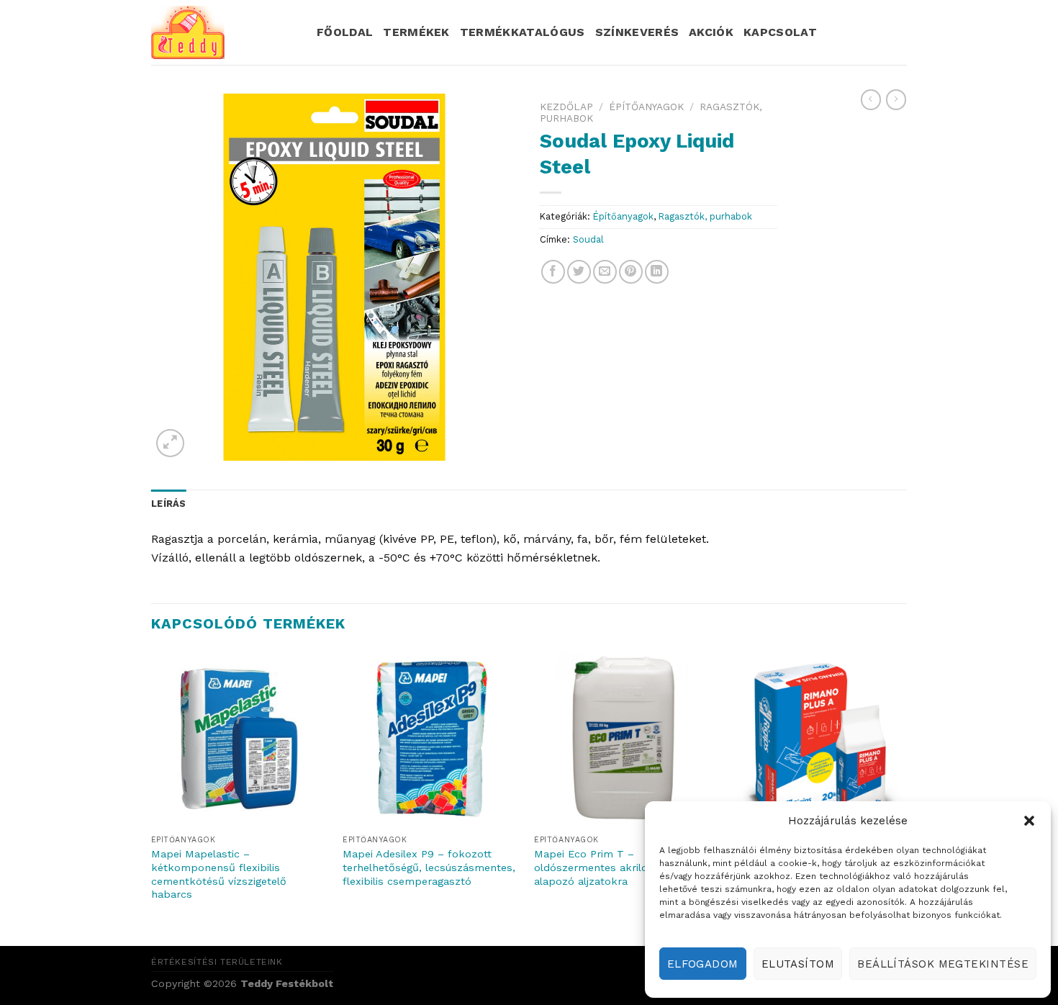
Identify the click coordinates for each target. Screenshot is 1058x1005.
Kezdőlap (566, 106)
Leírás (168, 503)
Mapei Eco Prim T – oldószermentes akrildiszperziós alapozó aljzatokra (616, 867)
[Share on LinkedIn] (657, 272)
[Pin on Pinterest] (631, 272)
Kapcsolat (780, 32)
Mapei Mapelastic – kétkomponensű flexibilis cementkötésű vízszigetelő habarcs (218, 874)
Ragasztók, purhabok (705, 216)
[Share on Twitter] (579, 272)
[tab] (168, 504)
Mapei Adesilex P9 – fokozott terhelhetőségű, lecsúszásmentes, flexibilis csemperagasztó (429, 867)
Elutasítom (798, 963)
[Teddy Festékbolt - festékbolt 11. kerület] (223, 32)
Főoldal (345, 32)
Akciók (711, 32)
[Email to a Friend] (605, 272)
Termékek (416, 32)
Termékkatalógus (522, 32)
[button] (1029, 821)
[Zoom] (170, 443)
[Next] (902, 797)
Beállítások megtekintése (942, 963)
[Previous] (152, 797)
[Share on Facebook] (553, 272)
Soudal (588, 239)
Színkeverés (637, 32)
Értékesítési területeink (217, 962)
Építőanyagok (646, 106)
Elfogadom (702, 963)
